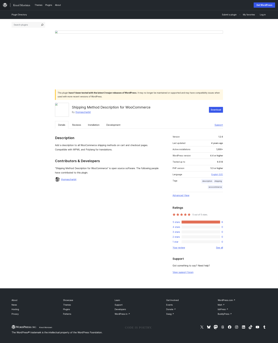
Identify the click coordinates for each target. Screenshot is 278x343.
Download (216, 109)
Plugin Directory (19, 14)
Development (113, 124)
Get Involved (172, 300)
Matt (221, 305)
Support (219, 124)
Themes (67, 305)
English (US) (217, 174)
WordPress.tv (122, 314)
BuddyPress (225, 314)
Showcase (68, 300)
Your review (179, 247)
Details (61, 124)
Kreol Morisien (45, 327)
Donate (171, 309)
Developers (120, 309)
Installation (93, 124)
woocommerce (215, 187)
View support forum (183, 272)
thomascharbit (83, 112)
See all (219, 247)
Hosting (15, 309)
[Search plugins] (42, 25)
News (14, 305)
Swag (170, 314)
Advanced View (181, 195)
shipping (218, 181)
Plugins (66, 309)
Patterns (67, 314)
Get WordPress (264, 5)
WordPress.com (226, 300)
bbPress (223, 309)
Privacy (15, 314)
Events (169, 305)
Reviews (76, 124)
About (14, 300)
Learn (117, 300)
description (207, 181)
